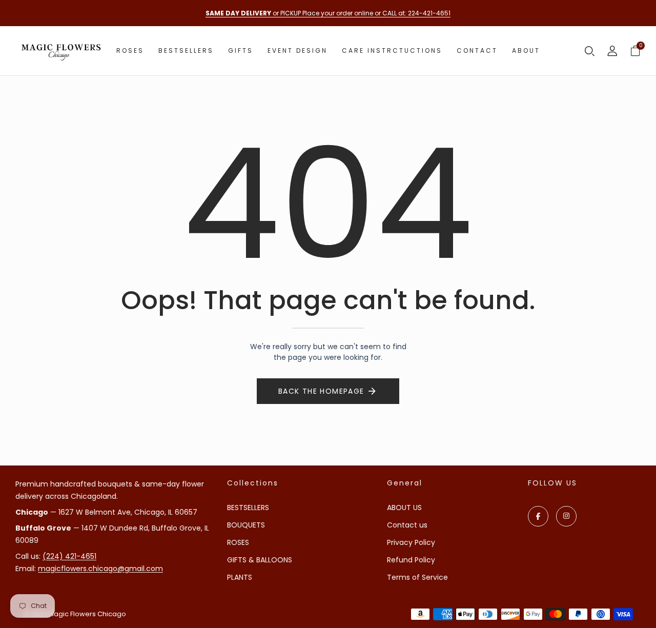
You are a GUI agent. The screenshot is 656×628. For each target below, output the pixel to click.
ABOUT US (404, 507)
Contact (477, 50)
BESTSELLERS (248, 507)
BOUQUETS (246, 525)
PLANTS (239, 577)
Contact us (407, 525)
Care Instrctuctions (392, 50)
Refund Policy (411, 560)
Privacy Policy (411, 542)
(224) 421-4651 (69, 556)
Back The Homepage (321, 391)
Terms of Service (417, 577)
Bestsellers (186, 50)
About (526, 50)
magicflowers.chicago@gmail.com (100, 568)
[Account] (612, 52)
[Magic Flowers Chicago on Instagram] (566, 516)
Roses (130, 50)
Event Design (297, 50)
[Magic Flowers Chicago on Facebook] (538, 516)
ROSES (238, 542)
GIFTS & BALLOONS (259, 560)
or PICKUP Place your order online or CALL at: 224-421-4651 (328, 13)
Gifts (240, 50)
